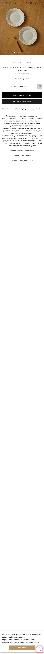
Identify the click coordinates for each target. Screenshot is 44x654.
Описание (6, 109)
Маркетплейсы (36, 109)
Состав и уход (20, 109)
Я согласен (22, 647)
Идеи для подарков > (22, 62)
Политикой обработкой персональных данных (21, 642)
